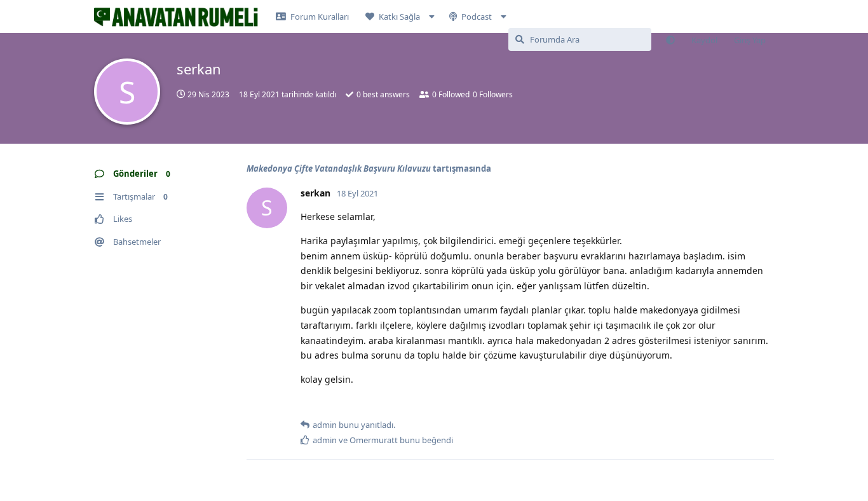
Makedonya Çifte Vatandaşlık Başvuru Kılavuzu (339, 168)
